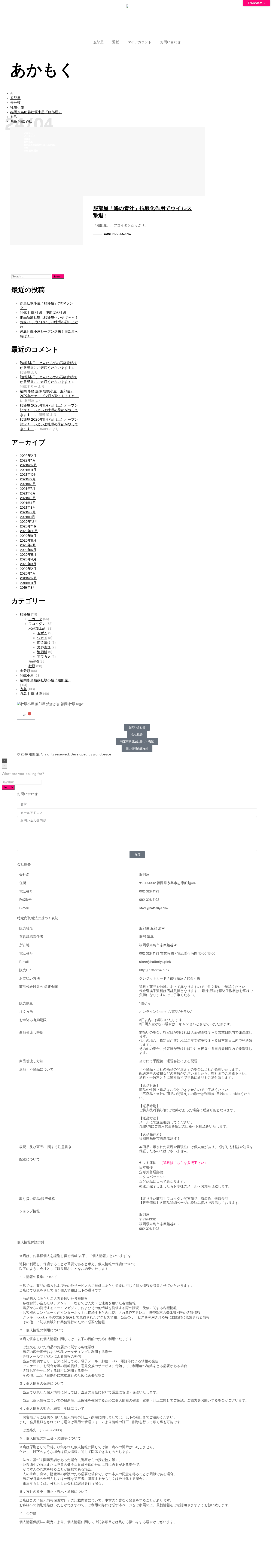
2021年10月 (28, 474)
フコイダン (29, 136)
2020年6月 (28, 550)
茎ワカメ (44, 656)
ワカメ (42, 638)
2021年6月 (28, 493)
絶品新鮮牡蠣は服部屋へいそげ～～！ (49, 317)
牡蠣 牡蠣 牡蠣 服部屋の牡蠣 (43, 312)
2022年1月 (28, 460)
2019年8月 (28, 587)
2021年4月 (28, 502)
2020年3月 (28, 564)
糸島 (26, 148)
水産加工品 (37, 628)
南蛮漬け (44, 642)
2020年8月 (28, 540)
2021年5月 (28, 498)
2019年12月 (28, 578)
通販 (115, 42)
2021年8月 (28, 484)
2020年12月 (29, 521)
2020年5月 (28, 554)
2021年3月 (28, 507)
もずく (42, 633)
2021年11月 (28, 470)
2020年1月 (28, 573)
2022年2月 (28, 455)
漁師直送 (44, 647)
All (12, 93)
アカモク (28, 133)
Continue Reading (117, 234)
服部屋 (98, 42)
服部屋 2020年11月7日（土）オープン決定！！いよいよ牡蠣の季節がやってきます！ (49, 410)
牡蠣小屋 (17, 107)
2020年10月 (29, 531)
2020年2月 (28, 568)
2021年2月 (28, 512)
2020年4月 (28, 559)
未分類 (15, 103)
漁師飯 (42, 652)
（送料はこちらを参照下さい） (184, 1162)
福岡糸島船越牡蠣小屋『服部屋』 (36, 112)
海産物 (33, 661)
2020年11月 (28, 526)
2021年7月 (27, 488)
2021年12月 (28, 465)
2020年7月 (28, 545)
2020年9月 (28, 535)
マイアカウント (140, 42)
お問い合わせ (170, 42)
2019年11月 (28, 583)
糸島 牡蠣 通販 (31, 151)
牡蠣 (31, 666)
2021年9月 (28, 479)
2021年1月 (27, 517)
